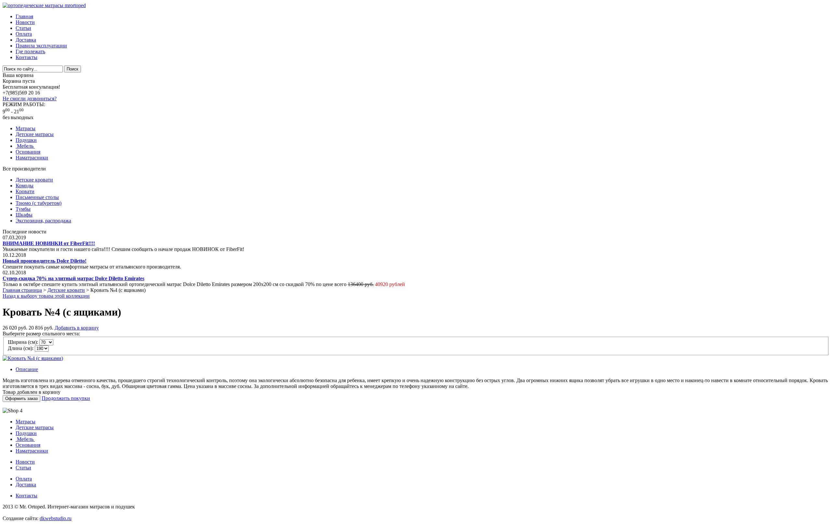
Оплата (24, 34)
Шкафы (24, 215)
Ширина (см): (23, 342)
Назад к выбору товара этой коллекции (46, 296)
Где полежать (30, 51)
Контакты (26, 57)
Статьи (23, 28)
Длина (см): (20, 348)
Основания (28, 152)
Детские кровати (34, 179)
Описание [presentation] (27, 369)
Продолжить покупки (66, 398)
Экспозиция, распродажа (43, 220)
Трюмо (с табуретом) (38, 203)
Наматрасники (32, 157)
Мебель (25, 146)
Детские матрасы (35, 134)
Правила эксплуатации (41, 45)
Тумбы (23, 209)
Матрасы (25, 128)
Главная (24, 16)
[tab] (422, 369)
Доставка (26, 40)
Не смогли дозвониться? (30, 98)
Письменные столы (37, 197)
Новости (25, 22)
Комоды (24, 185)
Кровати (25, 191)
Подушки (26, 140)
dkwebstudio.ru (56, 518)
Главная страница (22, 290)
